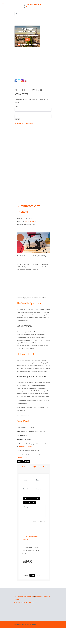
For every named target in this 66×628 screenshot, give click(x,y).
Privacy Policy (47, 596)
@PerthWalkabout (22, 457)
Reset (38, 575)
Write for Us (30, 596)
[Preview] (34, 502)
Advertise (31, 602)
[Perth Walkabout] (33, 5)
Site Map (24, 602)
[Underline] (33, 498)
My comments (27, 467)
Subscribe (38, 467)
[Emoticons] (29, 502)
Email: (16, 113)
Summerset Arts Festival (25, 446)
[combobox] (25, 14)
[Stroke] (37, 498)
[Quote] (25, 502)
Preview (25, 575)
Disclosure (17, 602)
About (15, 596)
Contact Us (38, 596)
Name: (17, 106)
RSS (45, 467)
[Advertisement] (25, 62)
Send (32, 575)
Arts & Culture (30, 221)
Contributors (22, 596)
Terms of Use (18, 599)
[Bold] (25, 498)
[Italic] (29, 498)
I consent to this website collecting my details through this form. (30, 550)
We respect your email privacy (24, 123)
